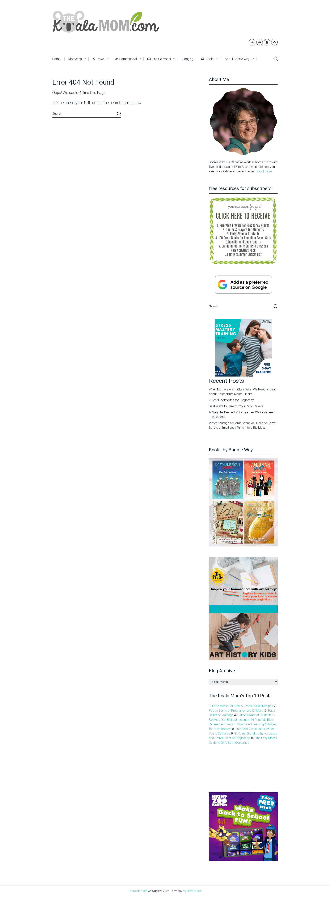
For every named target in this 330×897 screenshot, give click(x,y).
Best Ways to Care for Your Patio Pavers (236, 406)
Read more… (265, 171)
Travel (100, 59)
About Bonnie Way (237, 59)
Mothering (75, 59)
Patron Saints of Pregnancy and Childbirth (236, 710)
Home (56, 59)
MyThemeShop (192, 890)
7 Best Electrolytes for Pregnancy (231, 400)
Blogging (187, 59)
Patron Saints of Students (254, 715)
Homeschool (128, 59)
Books (209, 59)
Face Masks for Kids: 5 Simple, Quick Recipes (242, 706)
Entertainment (161, 59)
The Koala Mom (137, 890)
